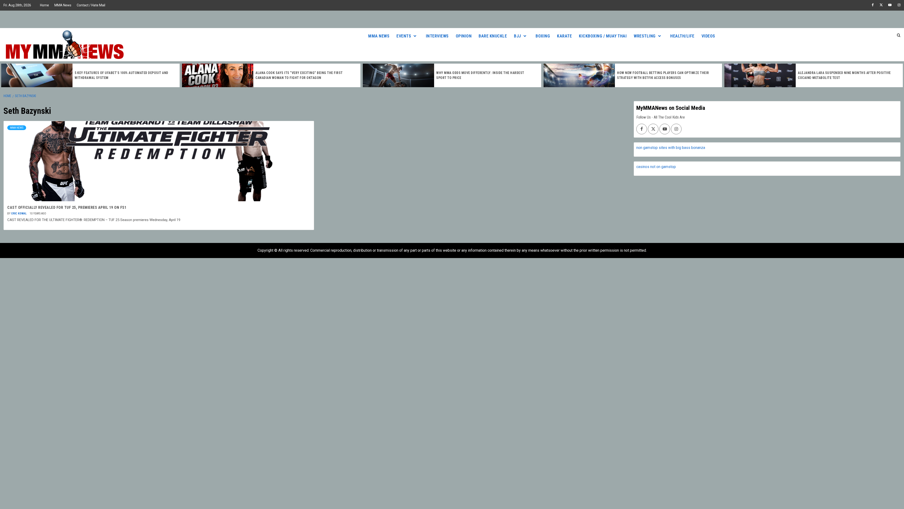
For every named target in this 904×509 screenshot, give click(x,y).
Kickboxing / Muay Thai (603, 35)
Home (44, 5)
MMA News (62, 5)
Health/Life (682, 35)
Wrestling (645, 35)
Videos (708, 35)
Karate (564, 35)
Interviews (437, 35)
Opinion (464, 35)
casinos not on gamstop (656, 166)
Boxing (543, 35)
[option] (90, 75)
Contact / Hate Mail (91, 5)
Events (403, 35)
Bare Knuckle (493, 35)
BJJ (517, 35)
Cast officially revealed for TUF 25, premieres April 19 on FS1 (66, 207)
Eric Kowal (19, 213)
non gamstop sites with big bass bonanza (670, 147)
